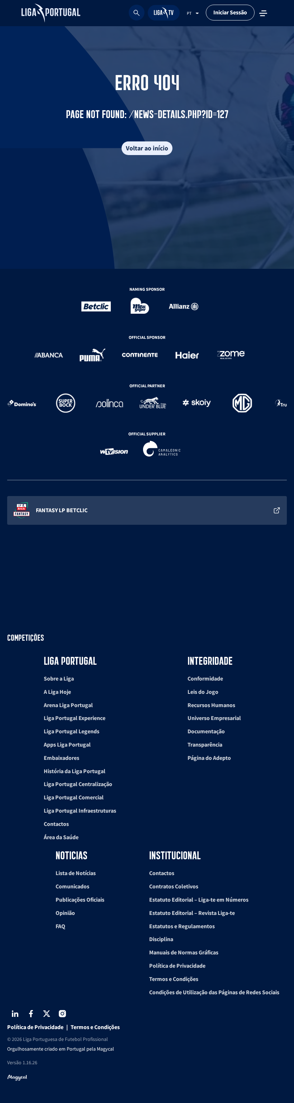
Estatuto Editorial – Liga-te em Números (198, 899)
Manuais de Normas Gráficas (183, 952)
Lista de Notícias (76, 873)
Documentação (206, 731)
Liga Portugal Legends (71, 731)
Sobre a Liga (59, 678)
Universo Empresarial (214, 717)
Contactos (56, 823)
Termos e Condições (173, 978)
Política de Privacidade (177, 965)
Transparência (205, 744)
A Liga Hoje (57, 691)
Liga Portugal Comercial (74, 797)
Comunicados (72, 886)
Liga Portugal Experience (74, 717)
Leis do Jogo (203, 691)
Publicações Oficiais (80, 899)
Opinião (65, 912)
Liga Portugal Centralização (78, 783)
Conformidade (205, 678)
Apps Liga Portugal (67, 744)
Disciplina (161, 939)
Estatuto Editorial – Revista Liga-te (192, 912)
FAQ (60, 926)
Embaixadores (61, 757)
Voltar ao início (147, 148)
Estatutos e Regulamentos (182, 926)
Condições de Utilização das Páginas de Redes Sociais (214, 992)
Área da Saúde (61, 837)
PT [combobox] (189, 13)
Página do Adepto (209, 757)
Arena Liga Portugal (68, 705)
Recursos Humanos (211, 705)
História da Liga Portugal (74, 771)
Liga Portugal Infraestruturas (80, 810)
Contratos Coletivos (173, 886)
